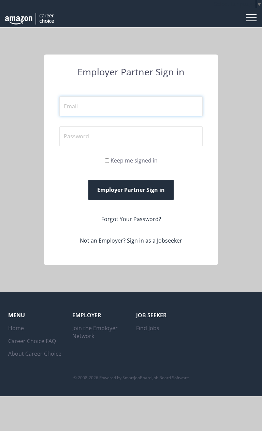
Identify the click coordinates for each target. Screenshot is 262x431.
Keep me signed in (134, 160)
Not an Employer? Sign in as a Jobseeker (131, 240)
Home (16, 328)
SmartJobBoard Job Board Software (155, 378)
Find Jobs (147, 328)
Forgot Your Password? (131, 219)
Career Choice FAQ (32, 341)
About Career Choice (34, 353)
